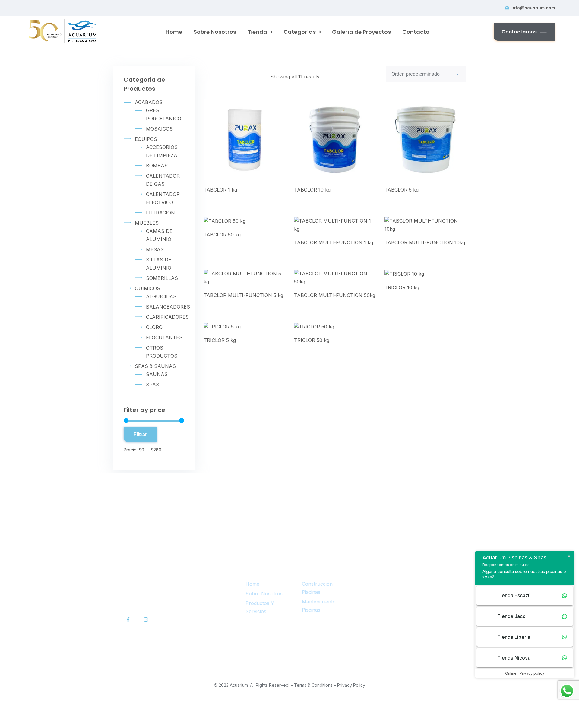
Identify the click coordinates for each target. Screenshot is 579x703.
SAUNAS (157, 374)
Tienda (257, 32)
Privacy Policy (351, 685)
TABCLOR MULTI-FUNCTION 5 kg (243, 295)
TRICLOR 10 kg (401, 287)
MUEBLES (147, 223)
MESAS (155, 249)
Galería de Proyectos (361, 32)
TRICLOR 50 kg (311, 340)
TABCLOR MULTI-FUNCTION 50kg (334, 295)
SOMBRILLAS (162, 278)
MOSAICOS (159, 129)
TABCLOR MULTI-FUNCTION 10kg (424, 242)
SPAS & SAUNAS (155, 366)
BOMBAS (157, 166)
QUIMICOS (147, 288)
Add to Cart (240, 142)
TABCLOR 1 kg (220, 190)
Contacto (415, 32)
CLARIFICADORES (167, 317)
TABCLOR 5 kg (401, 190)
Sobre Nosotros (215, 32)
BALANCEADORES (168, 307)
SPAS (152, 385)
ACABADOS (149, 102)
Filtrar (140, 434)
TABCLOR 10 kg (312, 190)
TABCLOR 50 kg (222, 235)
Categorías (299, 32)
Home (174, 32)
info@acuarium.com (533, 8)
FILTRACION (160, 213)
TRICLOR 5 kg (220, 340)
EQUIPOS (146, 139)
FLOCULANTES (164, 337)
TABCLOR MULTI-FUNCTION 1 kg (333, 242)
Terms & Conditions (313, 685)
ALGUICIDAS (161, 296)
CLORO (154, 327)
